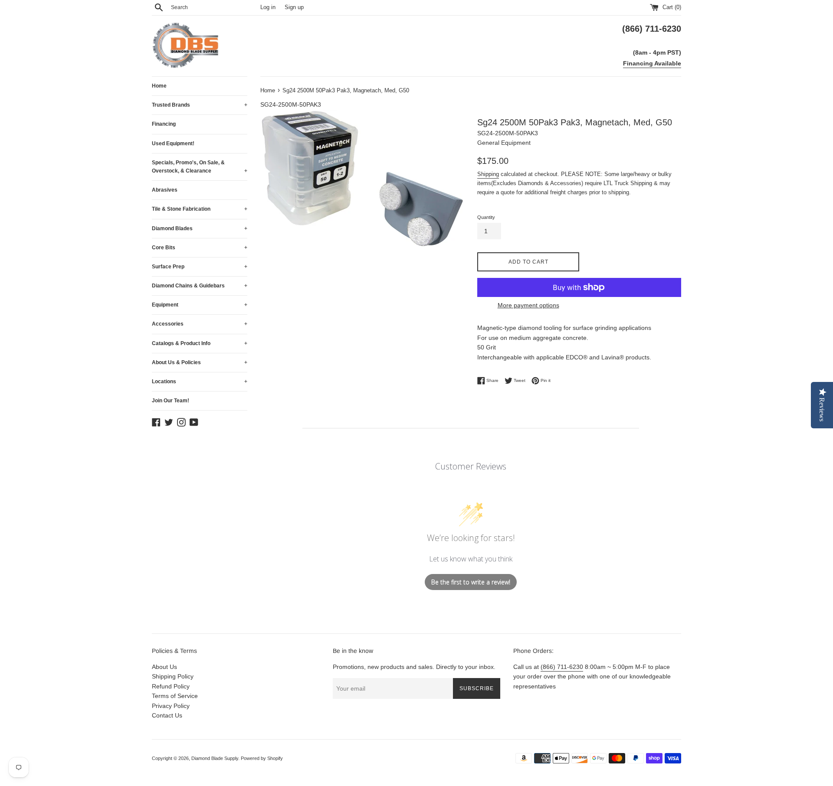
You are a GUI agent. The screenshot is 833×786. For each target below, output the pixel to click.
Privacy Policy (171, 705)
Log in (267, 7)
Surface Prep (199, 267)
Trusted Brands (199, 105)
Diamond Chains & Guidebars (199, 286)
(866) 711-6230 (562, 666)
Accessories (199, 324)
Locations (199, 381)
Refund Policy (171, 686)
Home (159, 86)
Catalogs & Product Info (199, 343)
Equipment (199, 305)
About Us (164, 666)
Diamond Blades (199, 228)
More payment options (528, 305)
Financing (164, 124)
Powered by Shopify (262, 758)
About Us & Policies (199, 362)
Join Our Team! (170, 401)
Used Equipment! (173, 143)
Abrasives (164, 190)
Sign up (294, 7)
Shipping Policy (172, 676)
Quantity (486, 217)
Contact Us (167, 715)
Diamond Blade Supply (214, 758)
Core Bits (199, 248)
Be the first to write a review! (470, 582)
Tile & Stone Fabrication (199, 209)
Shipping (488, 174)
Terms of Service (175, 695)
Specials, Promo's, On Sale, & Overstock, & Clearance (199, 167)
